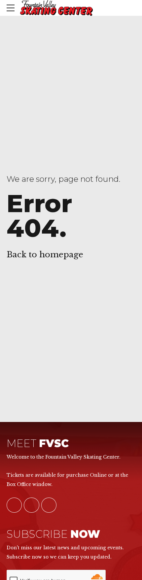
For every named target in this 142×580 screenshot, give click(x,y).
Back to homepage (45, 254)
